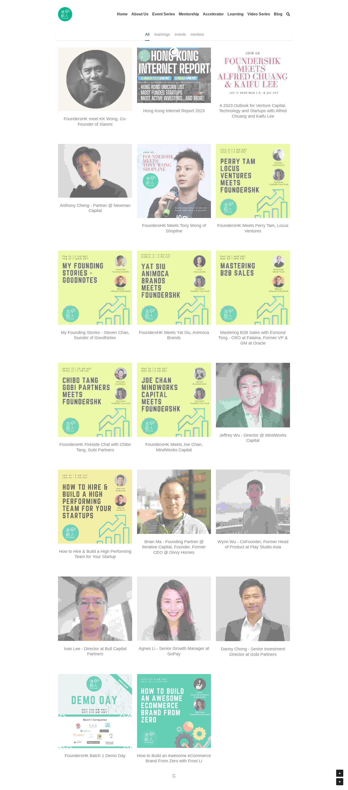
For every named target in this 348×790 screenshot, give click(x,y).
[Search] (288, 14)
